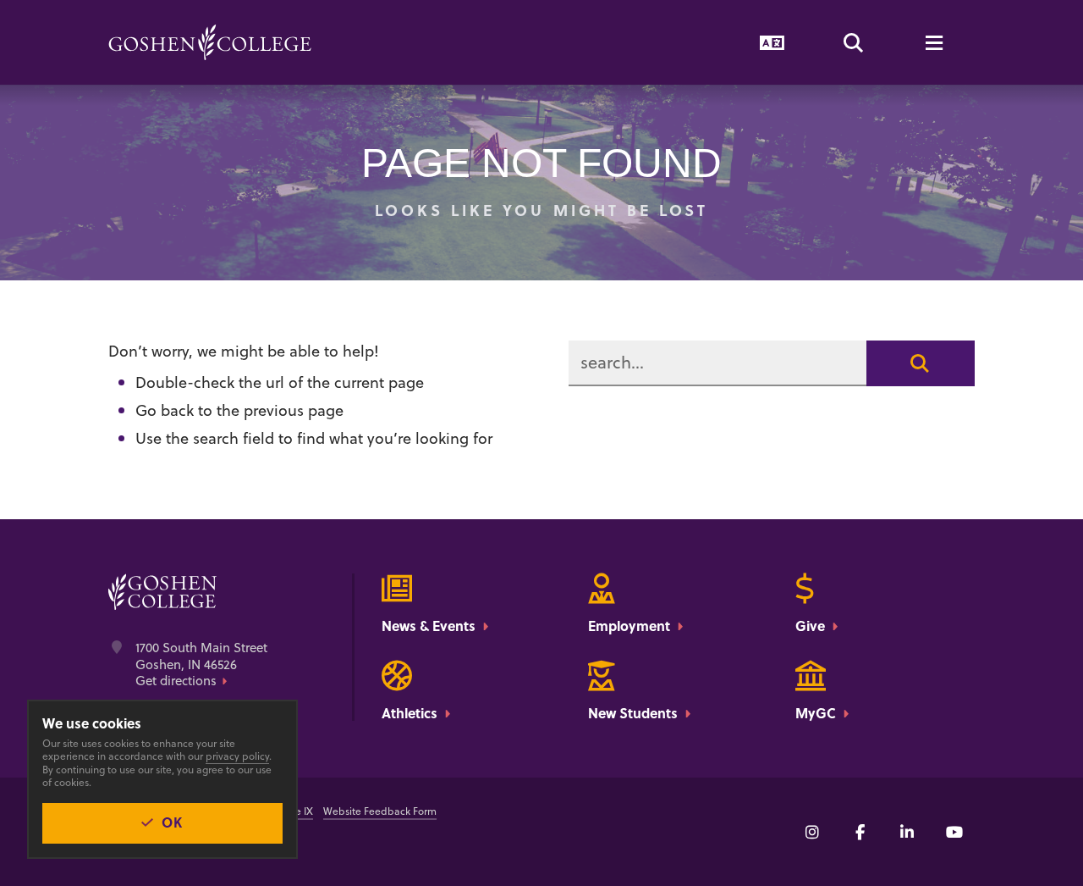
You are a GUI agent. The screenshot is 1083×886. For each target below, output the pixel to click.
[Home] (209, 42)
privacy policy (237, 756)
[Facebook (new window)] (859, 831)
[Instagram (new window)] (812, 831)
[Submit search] (920, 363)
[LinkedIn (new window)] (907, 831)
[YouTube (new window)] (954, 831)
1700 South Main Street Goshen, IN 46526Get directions (201, 664)
